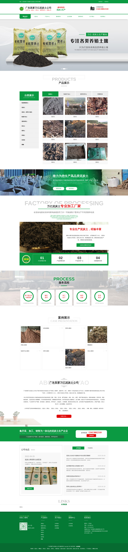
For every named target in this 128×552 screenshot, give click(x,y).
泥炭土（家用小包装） (27, 112)
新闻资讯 (80, 16)
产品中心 (47, 16)
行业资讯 (71, 525)
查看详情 (58, 188)
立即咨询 (91, 435)
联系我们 (106, 1)
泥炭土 (36, 16)
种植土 (23, 135)
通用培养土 (24, 121)
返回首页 (100, 1)
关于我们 (91, 16)
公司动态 (71, 523)
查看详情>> (64, 416)
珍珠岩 (23, 140)
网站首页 (25, 16)
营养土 (23, 130)
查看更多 (100, 94)
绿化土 (23, 126)
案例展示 (58, 16)
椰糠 (22, 144)
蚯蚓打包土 (24, 116)
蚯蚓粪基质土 (24, 102)
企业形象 (69, 16)
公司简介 (57, 523)
